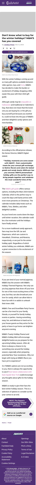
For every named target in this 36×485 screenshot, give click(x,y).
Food (9, 422)
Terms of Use (26, 450)
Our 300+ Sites (27, 442)
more (23, 85)
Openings (25, 439)
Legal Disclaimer (27, 453)
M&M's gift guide (12, 189)
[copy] (14, 48)
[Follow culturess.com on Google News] (30, 414)
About (4, 439)
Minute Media (13, 468)
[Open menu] (3, 3)
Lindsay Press (9, 45)
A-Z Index (25, 457)
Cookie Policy (7, 453)
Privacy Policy (7, 450)
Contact (5, 442)
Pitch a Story (26, 446)
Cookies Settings (8, 463)
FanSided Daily (7, 446)
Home (4, 422)
